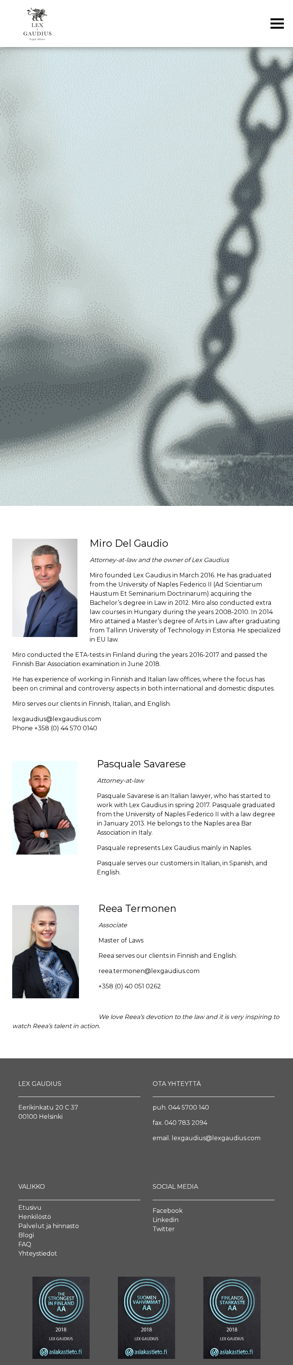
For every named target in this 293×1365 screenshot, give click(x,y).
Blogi (26, 1235)
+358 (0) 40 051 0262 (130, 986)
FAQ (24, 1244)
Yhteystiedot (37, 1253)
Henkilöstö (34, 1216)
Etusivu (30, 1207)
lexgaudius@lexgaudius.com (56, 719)
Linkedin (166, 1220)
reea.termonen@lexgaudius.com (149, 971)
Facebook (168, 1210)
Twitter (164, 1229)
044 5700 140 (188, 1107)
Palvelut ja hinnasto (48, 1226)
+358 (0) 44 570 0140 (65, 728)
